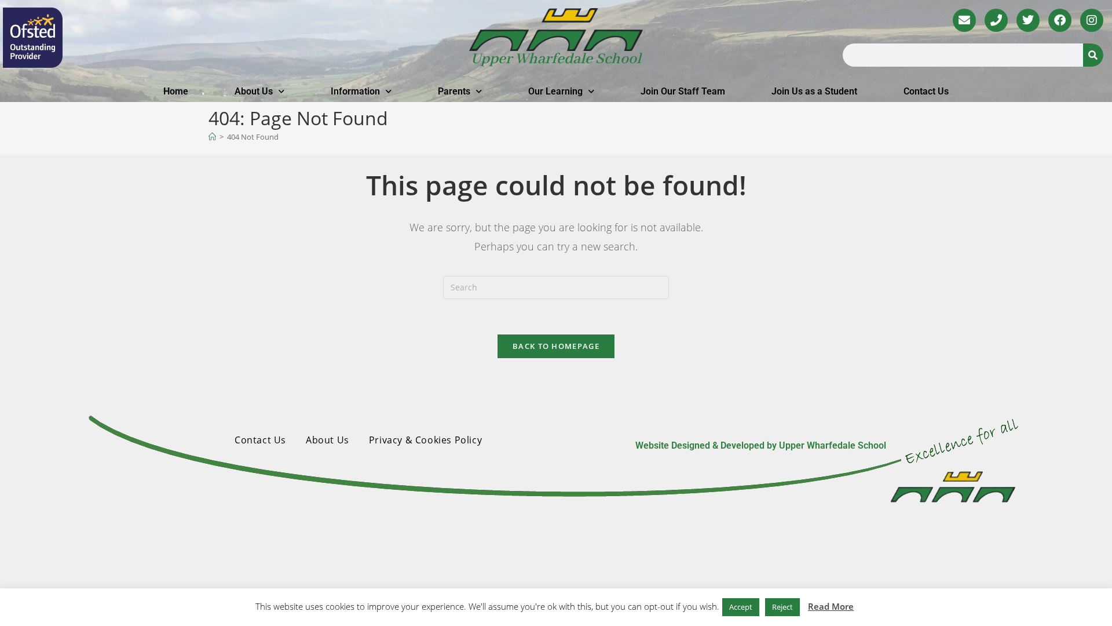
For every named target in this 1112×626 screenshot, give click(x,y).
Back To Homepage (556, 346)
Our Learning (555, 91)
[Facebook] (1059, 20)
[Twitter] (1028, 20)
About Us (254, 91)
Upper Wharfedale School (556, 59)
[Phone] (996, 20)
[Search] (1093, 55)
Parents (454, 91)
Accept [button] (740, 607)
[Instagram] (1091, 20)
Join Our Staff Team (683, 91)
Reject (782, 607)
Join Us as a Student (814, 91)
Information (355, 91)
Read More (831, 606)
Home (175, 91)
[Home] (212, 137)
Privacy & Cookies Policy (425, 440)
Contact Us (926, 91)
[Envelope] (964, 20)
